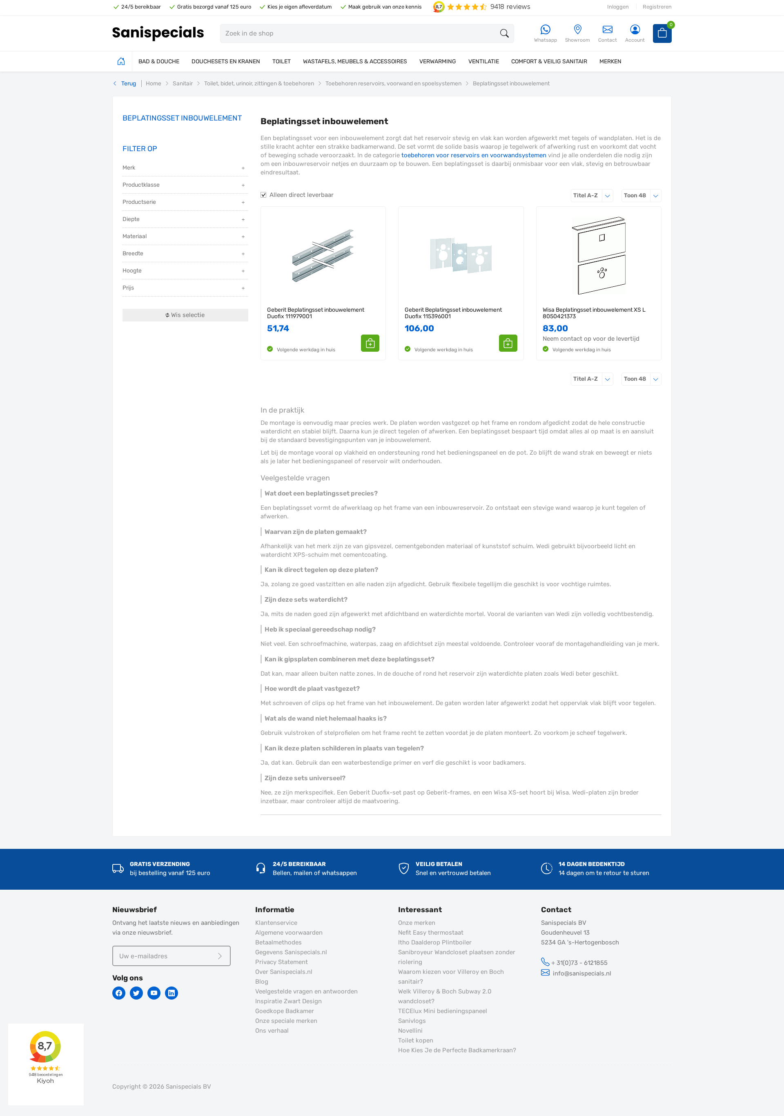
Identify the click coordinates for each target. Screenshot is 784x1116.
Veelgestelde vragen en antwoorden (306, 991)
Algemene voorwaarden (289, 932)
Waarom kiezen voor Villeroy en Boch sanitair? (451, 976)
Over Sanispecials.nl (283, 971)
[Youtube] (153, 993)
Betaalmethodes (278, 942)
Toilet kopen (415, 1040)
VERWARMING (437, 61)
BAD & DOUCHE (158, 61)
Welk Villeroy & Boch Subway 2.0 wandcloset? (445, 996)
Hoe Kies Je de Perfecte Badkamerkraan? (457, 1050)
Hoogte (132, 270)
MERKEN (610, 61)
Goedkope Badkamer (284, 1011)
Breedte (132, 253)
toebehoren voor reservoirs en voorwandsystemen (473, 155)
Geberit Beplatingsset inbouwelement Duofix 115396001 (453, 313)
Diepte (131, 219)
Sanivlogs (412, 1020)
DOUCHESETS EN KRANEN (226, 61)
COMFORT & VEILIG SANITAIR (549, 61)
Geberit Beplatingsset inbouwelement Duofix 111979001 (315, 313)
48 (643, 195)
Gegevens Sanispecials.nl (291, 952)
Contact (607, 40)
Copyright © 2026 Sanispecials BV (161, 1086)
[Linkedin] (171, 993)
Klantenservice (276, 922)
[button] (370, 343)
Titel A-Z (593, 195)
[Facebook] (118, 993)
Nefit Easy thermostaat (430, 932)
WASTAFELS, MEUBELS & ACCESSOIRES (355, 61)
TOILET (281, 61)
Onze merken (416, 922)
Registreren (657, 6)
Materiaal (134, 236)
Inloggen (618, 6)
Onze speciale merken (286, 1020)
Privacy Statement (281, 962)
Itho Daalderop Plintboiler (435, 942)
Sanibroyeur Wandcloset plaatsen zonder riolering (456, 957)
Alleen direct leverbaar (302, 195)
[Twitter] (136, 993)
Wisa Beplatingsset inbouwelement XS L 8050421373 (594, 313)
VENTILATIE (483, 61)
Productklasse (141, 184)
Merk (128, 167)
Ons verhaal (272, 1030)
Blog (261, 981)
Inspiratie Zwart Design (288, 1001)
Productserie (139, 202)
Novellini (410, 1030)
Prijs (128, 287)
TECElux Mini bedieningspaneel (442, 1011)
